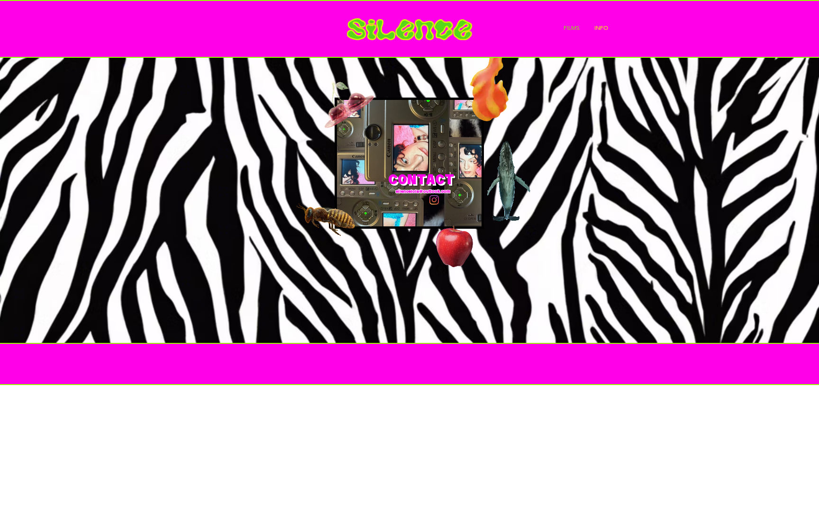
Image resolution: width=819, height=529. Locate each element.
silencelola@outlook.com (423, 191)
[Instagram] (434, 200)
